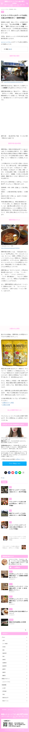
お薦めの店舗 (6, 405)
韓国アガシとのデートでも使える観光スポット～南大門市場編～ (17, 515)
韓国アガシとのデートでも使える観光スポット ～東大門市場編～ (17, 491)
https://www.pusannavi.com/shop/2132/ (13, 82)
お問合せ (18, 459)
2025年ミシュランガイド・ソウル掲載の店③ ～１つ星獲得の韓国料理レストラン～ (18, 575)
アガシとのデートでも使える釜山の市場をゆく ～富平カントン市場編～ (17, 503)
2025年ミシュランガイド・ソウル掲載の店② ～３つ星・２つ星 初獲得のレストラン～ (18, 588)
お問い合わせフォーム (12, 709)
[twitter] (5, 472)
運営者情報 (4, 709)
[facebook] (9, 472)
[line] (19, 472)
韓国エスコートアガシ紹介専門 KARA (14, 714)
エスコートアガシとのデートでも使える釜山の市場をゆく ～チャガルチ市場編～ (17, 527)
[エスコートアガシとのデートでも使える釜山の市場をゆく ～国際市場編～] (16, 472)
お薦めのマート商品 (8, 402)
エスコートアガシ (6, 42)
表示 (10, 49)
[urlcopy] (23, 472)
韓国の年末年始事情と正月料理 (17, 622)
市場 (3, 477)
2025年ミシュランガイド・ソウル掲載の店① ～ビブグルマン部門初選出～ (18, 600)
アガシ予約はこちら (14, 463)
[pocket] (12, 472)
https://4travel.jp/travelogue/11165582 (10, 248)
